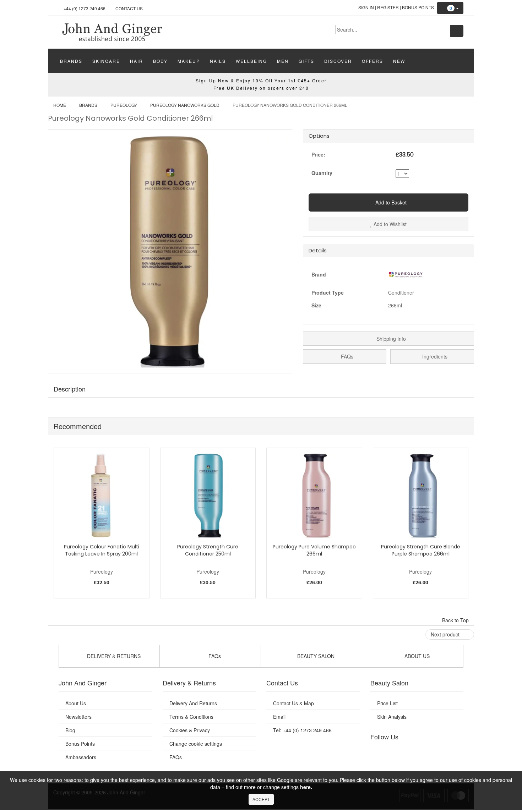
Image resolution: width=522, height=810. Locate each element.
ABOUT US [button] (416, 656)
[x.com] (409, 753)
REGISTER (388, 7)
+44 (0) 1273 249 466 (84, 8)
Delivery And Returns (193, 703)
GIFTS (306, 61)
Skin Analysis (392, 716)
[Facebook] (381, 753)
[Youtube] (395, 753)
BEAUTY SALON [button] (315, 656)
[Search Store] (456, 31)
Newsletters (78, 716)
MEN (283, 61)
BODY (160, 61)
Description (70, 388)
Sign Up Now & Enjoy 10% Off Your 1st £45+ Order (261, 80)
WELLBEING (251, 61)
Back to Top (456, 620)
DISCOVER (338, 61)
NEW (399, 61)
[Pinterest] (438, 753)
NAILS (218, 61)
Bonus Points (418, 7)
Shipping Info (390, 338)
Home (59, 105)
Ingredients (434, 356)
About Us (75, 703)
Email (279, 716)
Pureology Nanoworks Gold (184, 105)
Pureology (123, 105)
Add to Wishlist (389, 224)
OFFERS (372, 61)
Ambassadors (80, 757)
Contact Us (129, 8)
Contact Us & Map (293, 703)
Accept (261, 799)
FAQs (346, 356)
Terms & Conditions (191, 716)
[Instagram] (424, 753)
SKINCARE (106, 61)
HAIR (136, 61)
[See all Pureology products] (406, 273)
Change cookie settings (195, 743)
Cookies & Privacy (189, 730)
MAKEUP (189, 61)
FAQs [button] (214, 656)
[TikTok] (453, 753)
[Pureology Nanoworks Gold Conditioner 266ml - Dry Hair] (112, 31)
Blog (70, 730)
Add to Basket (390, 202)
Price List (387, 703)
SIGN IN (366, 7)
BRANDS (71, 61)
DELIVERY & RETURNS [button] (113, 656)
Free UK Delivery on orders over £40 (261, 88)
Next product (446, 634)
